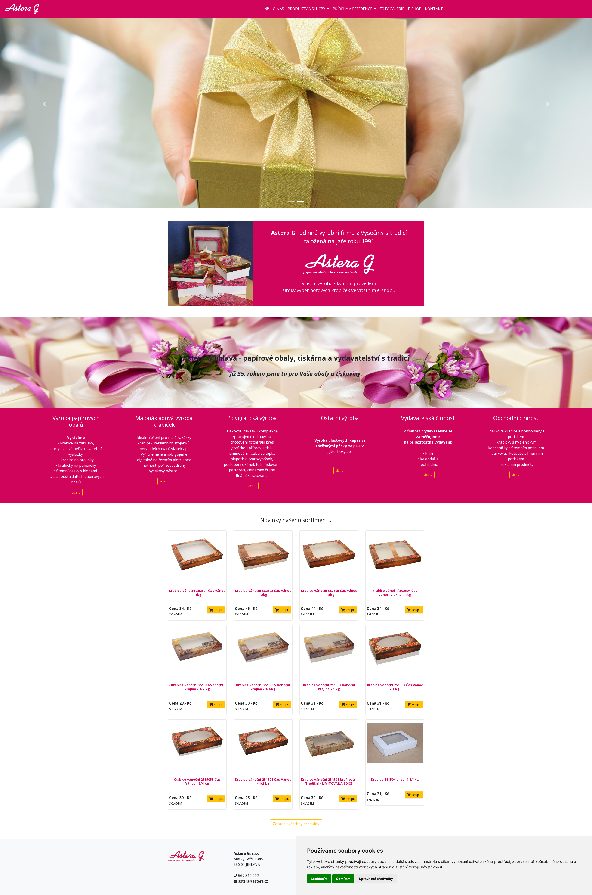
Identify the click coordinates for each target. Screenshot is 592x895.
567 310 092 (248, 875)
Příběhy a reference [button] (353, 8)
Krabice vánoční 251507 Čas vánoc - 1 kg (395, 687)
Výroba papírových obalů (76, 421)
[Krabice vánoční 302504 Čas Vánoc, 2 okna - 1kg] (395, 558)
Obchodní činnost (516, 418)
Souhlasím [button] (319, 879)
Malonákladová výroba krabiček (164, 421)
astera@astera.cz (253, 881)
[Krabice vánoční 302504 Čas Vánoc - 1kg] (197, 558)
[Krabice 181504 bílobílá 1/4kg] (395, 747)
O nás (278, 8)
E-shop (414, 8)
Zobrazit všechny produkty (296, 823)
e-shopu (386, 290)
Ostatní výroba (340, 418)
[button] (44, 104)
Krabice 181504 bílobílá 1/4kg (395, 779)
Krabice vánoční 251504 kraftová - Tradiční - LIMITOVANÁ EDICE (329, 781)
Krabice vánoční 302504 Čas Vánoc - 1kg (197, 592)
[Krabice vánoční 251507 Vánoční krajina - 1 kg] (329, 652)
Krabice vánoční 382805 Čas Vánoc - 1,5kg (329, 592)
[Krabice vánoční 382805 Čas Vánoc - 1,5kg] (329, 558)
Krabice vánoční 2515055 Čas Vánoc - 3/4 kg (197, 781)
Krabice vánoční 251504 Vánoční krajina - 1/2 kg (197, 687)
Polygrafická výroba (252, 418)
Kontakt (434, 8)
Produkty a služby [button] (307, 8)
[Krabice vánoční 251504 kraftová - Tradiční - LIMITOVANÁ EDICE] (329, 747)
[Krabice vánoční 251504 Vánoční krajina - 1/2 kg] (197, 652)
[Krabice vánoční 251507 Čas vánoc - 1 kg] (395, 652)
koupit (218, 610)
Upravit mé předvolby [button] (376, 879)
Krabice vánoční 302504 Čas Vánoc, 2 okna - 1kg (394, 592)
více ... (76, 492)
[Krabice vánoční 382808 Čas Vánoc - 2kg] (263, 558)
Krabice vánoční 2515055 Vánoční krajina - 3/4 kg (263, 687)
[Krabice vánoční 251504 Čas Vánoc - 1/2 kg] (263, 747)
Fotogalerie (392, 8)
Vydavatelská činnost (428, 418)
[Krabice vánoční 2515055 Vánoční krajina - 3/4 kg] (263, 652)
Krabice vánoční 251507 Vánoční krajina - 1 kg (329, 687)
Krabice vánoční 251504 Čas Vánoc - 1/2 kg (263, 781)
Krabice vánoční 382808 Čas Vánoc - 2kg (263, 592)
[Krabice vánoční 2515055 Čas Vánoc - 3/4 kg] (197, 747)
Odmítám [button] (343, 879)
